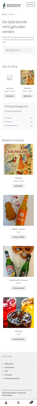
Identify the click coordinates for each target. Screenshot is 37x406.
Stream (9, 122)
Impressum (8, 375)
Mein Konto (6, 403)
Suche (18, 403)
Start (5, 14)
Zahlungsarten (9, 367)
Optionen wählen (18, 237)
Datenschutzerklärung (12, 378)
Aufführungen (9, 364)
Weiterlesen (9, 96)
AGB (6, 371)
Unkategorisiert (12, 125)
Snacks (9, 118)
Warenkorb (28, 401)
